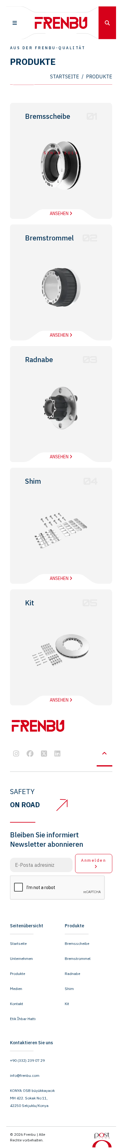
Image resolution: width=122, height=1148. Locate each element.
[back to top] (104, 754)
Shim (69, 988)
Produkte (17, 973)
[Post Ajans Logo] (102, 1139)
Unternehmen (21, 958)
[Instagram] (16, 754)
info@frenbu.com (24, 1075)
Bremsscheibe (77, 943)
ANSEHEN (59, 213)
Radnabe (72, 973)
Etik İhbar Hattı (23, 1018)
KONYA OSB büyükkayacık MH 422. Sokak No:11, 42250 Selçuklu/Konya (32, 1098)
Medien (16, 988)
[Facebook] (30, 754)
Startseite (18, 943)
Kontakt (16, 1003)
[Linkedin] (57, 754)
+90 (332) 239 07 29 (27, 1060)
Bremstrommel (77, 958)
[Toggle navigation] (15, 23)
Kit (67, 1003)
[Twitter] (44, 754)
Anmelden (93, 860)
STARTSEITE (64, 76)
